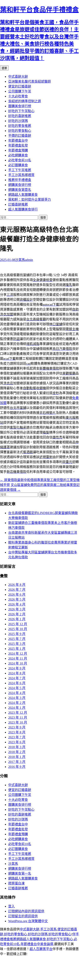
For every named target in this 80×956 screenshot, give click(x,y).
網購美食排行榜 (19, 185)
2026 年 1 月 (16, 619)
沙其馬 (20, 260)
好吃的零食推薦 (19, 125)
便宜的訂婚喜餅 (19, 86)
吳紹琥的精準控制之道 (24, 101)
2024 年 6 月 (16, 683)
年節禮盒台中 (18, 140)
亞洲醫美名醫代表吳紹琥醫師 (29, 81)
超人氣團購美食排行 (23, 209)
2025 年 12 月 (17, 624)
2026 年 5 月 (16, 599)
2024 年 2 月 (16, 702)
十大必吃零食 (18, 96)
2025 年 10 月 (17, 629)
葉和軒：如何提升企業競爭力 (29, 199)
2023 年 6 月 (16, 742)
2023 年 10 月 (17, 722)
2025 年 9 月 (16, 634)
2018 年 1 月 (16, 757)
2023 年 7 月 (16, 737)
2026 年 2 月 (16, 614)
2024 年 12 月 (17, 653)
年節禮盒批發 (18, 145)
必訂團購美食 (18, 165)
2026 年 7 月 (16, 589)
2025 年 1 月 (16, 648)
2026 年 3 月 (16, 609)
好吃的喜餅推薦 (19, 116)
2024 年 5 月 (16, 688)
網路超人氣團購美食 (23, 194)
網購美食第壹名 (19, 189)
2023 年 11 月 (17, 717)
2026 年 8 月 (16, 584)
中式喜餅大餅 (18, 76)
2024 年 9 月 (16, 668)
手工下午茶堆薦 (19, 170)
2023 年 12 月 (17, 712)
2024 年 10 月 (17, 663)
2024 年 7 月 (16, 678)
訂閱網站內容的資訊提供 (26, 911)
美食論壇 (46, 944)
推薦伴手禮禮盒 (19, 180)
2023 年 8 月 (16, 732)
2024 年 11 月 (17, 658)
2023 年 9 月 (16, 727)
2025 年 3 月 (16, 643)
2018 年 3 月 (16, 747)
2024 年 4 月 (16, 693)
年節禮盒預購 (18, 150)
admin (29, 260)
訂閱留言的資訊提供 (23, 916)
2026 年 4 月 (16, 604)
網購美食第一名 (19, 873)
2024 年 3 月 (16, 698)
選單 (4, 68)
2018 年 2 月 (16, 752)
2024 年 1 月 (16, 707)
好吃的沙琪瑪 (18, 121)
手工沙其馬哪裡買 (21, 175)
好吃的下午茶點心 (21, 111)
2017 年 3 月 (16, 762)
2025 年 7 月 (16, 639)
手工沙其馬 (48, 929)
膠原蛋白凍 (16, 883)
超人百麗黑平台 (41, 949)
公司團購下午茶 (19, 91)
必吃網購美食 (18, 155)
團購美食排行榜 (19, 106)
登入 (11, 906)
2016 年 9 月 (16, 766)
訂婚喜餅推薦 (18, 204)
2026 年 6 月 (16, 594)
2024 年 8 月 (16, 673)
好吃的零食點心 (19, 130)
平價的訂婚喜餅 (19, 135)
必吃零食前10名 (19, 160)
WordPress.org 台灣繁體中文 (28, 921)
